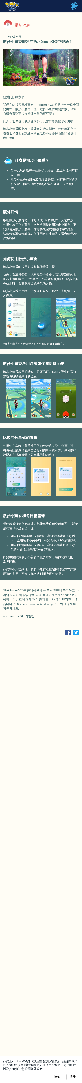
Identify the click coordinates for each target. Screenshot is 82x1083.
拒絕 (57, 1077)
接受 (73, 1077)
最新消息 (22, 25)
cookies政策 (15, 1065)
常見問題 (9, 561)
